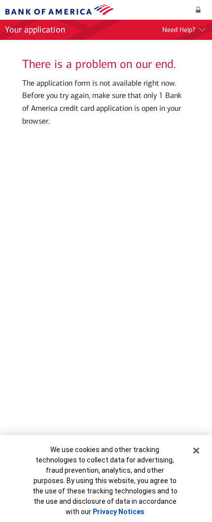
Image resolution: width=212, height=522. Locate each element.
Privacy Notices (118, 512)
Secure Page (200, 10)
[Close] (196, 450)
